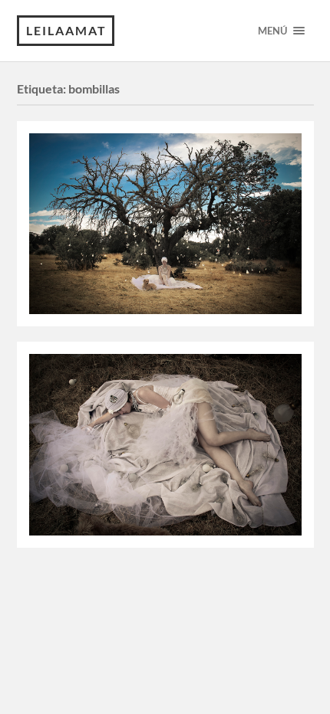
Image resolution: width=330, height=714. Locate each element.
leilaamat (66, 30)
